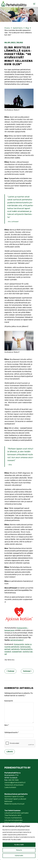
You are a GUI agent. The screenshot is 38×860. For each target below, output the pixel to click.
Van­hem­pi (27, 671)
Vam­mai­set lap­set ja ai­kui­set (15, 799)
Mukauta (19, 850)
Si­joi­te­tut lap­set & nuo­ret (14, 796)
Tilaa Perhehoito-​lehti (12, 815)
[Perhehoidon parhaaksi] (13, 4)
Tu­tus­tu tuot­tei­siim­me (13, 818)
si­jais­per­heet (17, 652)
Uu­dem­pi (10, 671)
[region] (19, 841)
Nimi (6, 725)
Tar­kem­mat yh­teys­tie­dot (13, 785)
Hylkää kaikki (19, 855)
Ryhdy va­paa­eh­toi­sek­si (13, 823)
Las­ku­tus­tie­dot (10, 787)
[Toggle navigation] (34, 3)
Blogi (20, 42)
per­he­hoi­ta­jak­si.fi (16, 640)
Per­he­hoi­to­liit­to (26, 649)
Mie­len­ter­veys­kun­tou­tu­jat (14, 804)
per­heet (7, 649)
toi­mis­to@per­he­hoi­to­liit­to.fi (14, 782)
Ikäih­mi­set (8, 801)
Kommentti (8, 701)
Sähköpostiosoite (11, 732)
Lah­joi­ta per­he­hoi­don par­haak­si (16, 813)
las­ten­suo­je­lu (25, 647)
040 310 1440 (13, 780)
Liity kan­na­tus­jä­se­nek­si (13, 820)
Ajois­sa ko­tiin (19, 644)
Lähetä (10, 752)
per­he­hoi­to (15, 649)
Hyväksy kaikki (19, 845)
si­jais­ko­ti (7, 652)
